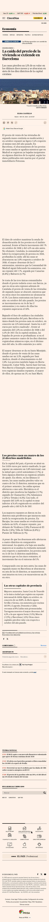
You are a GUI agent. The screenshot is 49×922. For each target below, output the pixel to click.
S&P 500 (20, 13)
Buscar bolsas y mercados (13, 786)
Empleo (12, 35)
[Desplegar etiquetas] (45, 656)
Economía (9, 29)
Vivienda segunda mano (10, 657)
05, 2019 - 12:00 (27, 117)
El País (44, 23)
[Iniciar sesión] (45, 18)
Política (27, 35)
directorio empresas (39, 839)
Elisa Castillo (24, 113)
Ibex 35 (5, 13)
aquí (35, 672)
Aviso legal (14, 899)
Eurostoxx (12, 797)
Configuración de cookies (35, 899)
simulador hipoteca (24, 831)
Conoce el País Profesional (24, 856)
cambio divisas (24, 839)
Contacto (7, 899)
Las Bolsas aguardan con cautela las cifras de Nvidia (34, 42)
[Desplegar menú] (3, 18)
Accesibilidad (24, 902)
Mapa (30, 902)
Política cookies (23, 899)
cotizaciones (10, 847)
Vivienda (5, 35)
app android (39, 847)
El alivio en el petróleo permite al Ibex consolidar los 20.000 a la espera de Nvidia (24, 762)
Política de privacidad (12, 902)
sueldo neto (39, 831)
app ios (24, 847)
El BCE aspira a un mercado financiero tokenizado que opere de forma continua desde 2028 (24, 755)
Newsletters (38, 902)
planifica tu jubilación (10, 839)
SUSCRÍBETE (38, 18)
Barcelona (24, 657)
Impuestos (19, 35)
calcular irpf (10, 831)
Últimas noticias (37, 35)
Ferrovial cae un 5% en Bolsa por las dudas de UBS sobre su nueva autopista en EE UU (24, 769)
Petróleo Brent (37, 13)
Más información (7, 667)
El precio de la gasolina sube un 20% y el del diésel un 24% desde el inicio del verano (24, 776)
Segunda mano (7, 48)
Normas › (44, 645)
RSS (33, 902)
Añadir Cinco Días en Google (14, 128)
